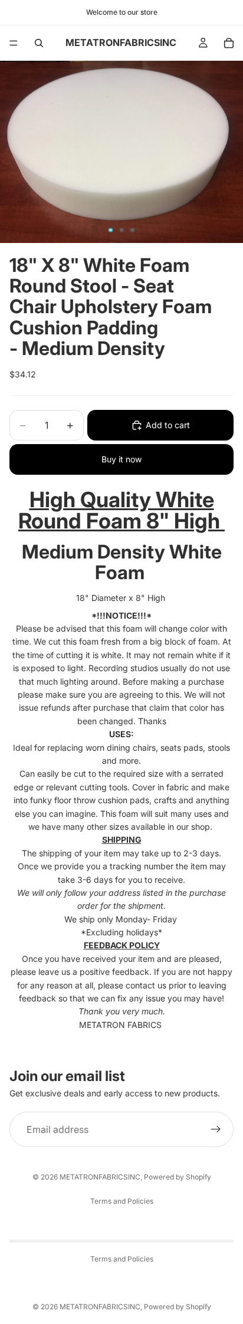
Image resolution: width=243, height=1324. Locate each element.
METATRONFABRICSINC (100, 1176)
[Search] (39, 43)
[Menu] (13, 43)
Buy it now (121, 459)
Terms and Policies (121, 1201)
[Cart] (229, 43)
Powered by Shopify (177, 1176)
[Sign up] (215, 1129)
